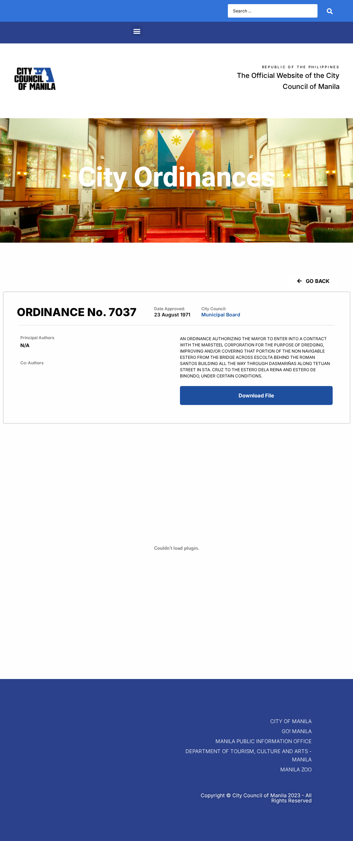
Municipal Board (220, 314)
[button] (137, 31)
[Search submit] (330, 11)
